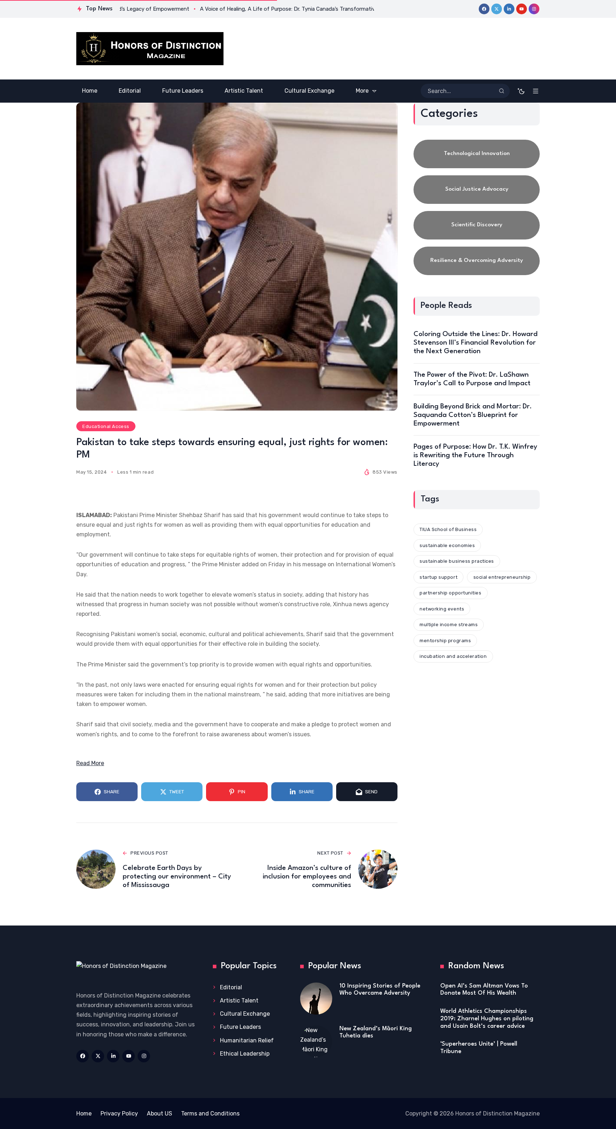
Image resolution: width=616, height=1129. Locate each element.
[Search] (501, 90)
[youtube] (521, 9)
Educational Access (105, 426)
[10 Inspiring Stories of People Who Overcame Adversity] (316, 999)
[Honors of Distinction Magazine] (150, 48)
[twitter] (496, 9)
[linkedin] (509, 9)
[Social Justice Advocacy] (477, 189)
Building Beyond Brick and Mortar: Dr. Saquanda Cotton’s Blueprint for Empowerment (473, 415)
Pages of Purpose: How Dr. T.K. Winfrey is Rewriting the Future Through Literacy (475, 455)
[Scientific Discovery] (477, 225)
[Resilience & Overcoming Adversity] (477, 261)
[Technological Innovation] (477, 154)
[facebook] (484, 9)
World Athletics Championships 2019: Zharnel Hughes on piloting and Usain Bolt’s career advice (486, 1018)
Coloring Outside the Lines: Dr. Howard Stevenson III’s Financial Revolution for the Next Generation (476, 343)
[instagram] (534, 9)
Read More (90, 763)
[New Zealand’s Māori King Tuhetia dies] (316, 1041)
